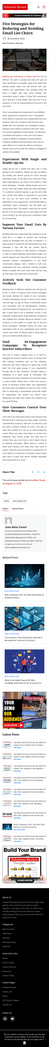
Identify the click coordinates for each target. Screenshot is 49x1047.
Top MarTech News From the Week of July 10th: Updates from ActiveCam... (30, 814)
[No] (46, 1039)
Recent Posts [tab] (17, 508)
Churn (6, 501)
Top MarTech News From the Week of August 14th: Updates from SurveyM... (30, 755)
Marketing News (9, 942)
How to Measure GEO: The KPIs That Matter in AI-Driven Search (24, 596)
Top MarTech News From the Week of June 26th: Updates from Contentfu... (30, 837)
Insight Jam (7, 991)
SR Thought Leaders (11, 1000)
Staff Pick (7, 946)
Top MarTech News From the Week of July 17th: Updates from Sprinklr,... (30, 802)
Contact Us (7, 1004)
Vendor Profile (8, 975)
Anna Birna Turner (17, 38)
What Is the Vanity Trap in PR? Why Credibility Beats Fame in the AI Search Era (23, 681)
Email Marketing (19, 501)
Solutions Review (9, 987)
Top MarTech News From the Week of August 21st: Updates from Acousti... (30, 743)
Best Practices (9, 43)
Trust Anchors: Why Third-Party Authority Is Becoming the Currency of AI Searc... (24, 639)
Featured (19, 43)
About (5, 996)
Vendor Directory (9, 967)
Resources (7, 971)
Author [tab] (6, 508)
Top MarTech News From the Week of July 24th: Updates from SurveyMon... (30, 790)
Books (5, 958)
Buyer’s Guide (8, 962)
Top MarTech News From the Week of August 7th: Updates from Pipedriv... (30, 767)
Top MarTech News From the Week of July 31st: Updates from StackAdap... (30, 778)
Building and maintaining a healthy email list (21, 76)
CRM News (17, 747)
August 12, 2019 (13, 483)
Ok (24, 1043)
